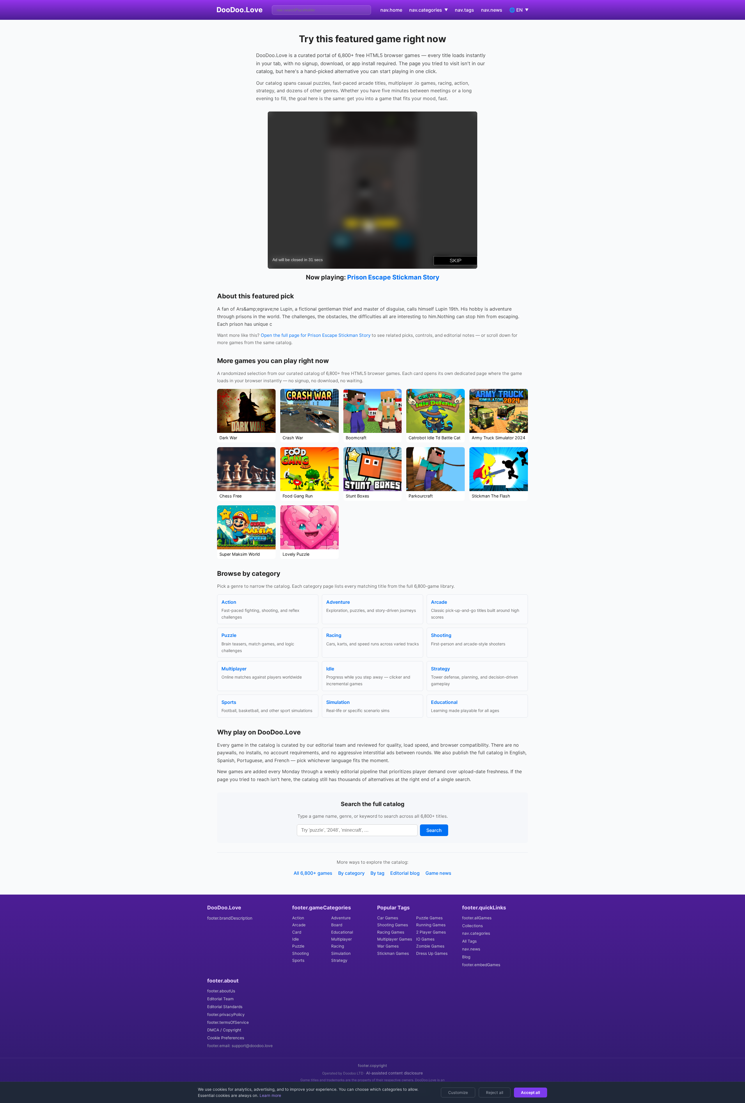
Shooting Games (392, 925)
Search (434, 830)
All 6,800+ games (313, 873)
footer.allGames (477, 918)
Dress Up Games (432, 953)
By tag (377, 873)
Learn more (269, 1095)
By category (351, 873)
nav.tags (464, 10)
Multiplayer (341, 939)
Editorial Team (220, 998)
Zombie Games (430, 946)
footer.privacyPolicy (226, 1014)
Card (296, 932)
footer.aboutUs (221, 991)
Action (298, 918)
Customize (458, 1092)
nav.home (391, 10)
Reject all (494, 1092)
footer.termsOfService (228, 1022)
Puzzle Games (429, 918)
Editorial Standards (224, 1006)
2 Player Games (431, 932)
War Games (388, 946)
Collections (472, 925)
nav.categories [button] (428, 10)
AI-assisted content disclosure (394, 1073)
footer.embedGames (481, 964)
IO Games (425, 939)
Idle (295, 939)
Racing (337, 946)
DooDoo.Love (239, 10)
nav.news (491, 10)
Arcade (299, 925)
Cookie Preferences (225, 1037)
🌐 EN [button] (518, 10)
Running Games (431, 925)
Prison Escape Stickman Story (393, 277)
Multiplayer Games (394, 939)
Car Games (387, 918)
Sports (298, 960)
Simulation (341, 953)
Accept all (530, 1092)
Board (336, 925)
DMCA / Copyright (224, 1030)
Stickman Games (393, 953)
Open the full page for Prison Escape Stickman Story (315, 335)
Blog (466, 957)
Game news (438, 873)
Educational (342, 932)
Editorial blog (405, 873)
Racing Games (390, 932)
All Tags (469, 941)
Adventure (341, 918)
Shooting (300, 953)
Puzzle (298, 946)
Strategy (339, 960)
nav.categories (476, 933)
